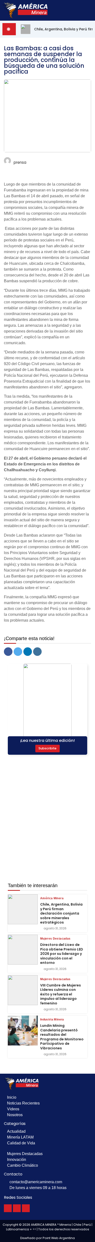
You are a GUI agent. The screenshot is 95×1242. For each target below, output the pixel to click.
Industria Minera (52, 1019)
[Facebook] (8, 1208)
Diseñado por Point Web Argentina (47, 1238)
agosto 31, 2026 (55, 928)
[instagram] (37, 651)
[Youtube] (26, 1208)
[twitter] (18, 651)
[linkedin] (27, 651)
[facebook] (8, 651)
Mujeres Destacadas (55, 938)
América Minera (52, 898)
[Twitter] (17, 1208)
